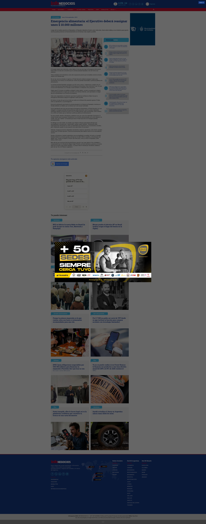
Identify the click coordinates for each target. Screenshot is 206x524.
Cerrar (201, 2)
